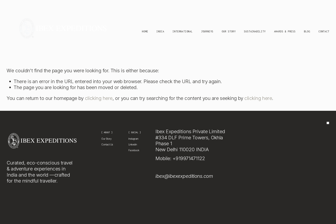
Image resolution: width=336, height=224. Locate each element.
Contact (323, 31)
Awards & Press (285, 31)
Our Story (229, 31)
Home (145, 31)
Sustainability (254, 31)
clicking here (99, 98)
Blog (307, 31)
